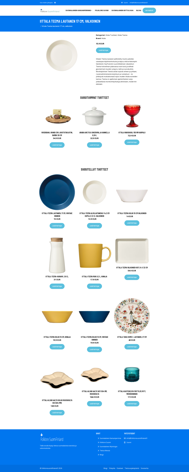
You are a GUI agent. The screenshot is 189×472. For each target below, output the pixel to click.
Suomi (126, 3)
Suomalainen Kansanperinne (110, 438)
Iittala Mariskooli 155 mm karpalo (132, 132)
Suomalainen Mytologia (122, 10)
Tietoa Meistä (105, 450)
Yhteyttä (112, 468)
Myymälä (149, 10)
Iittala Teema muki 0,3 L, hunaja (94, 276)
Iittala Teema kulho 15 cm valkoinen (132, 213)
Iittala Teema (122, 35)
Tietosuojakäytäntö (132, 468)
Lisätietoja (103, 50)
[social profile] (55, 3)
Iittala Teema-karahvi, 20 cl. (57, 276)
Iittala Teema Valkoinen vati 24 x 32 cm (132, 267)
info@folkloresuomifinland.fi (139, 3)
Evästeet (120, 468)
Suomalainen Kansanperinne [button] (78, 10)
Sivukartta (144, 468)
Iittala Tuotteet (111, 35)
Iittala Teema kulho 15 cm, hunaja (57, 337)
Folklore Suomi (102, 10)
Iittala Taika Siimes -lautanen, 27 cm (132, 337)
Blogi (138, 10)
